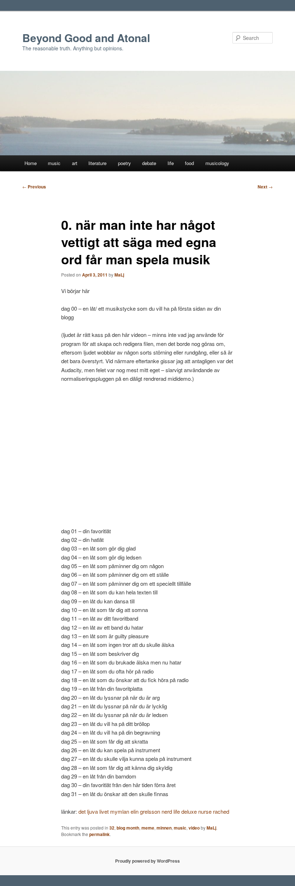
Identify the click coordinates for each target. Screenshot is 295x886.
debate (149, 163)
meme (147, 828)
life (171, 163)
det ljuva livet (93, 811)
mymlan (119, 811)
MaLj (119, 274)
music (54, 163)
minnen (164, 828)
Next (265, 186)
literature (97, 163)
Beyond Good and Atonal (86, 37)
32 (111, 828)
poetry (124, 163)
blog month (128, 828)
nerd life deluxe (179, 811)
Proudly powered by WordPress (147, 861)
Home (30, 163)
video (194, 828)
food (189, 163)
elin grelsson (145, 811)
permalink (99, 834)
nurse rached (213, 811)
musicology (217, 163)
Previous (34, 186)
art (74, 163)
